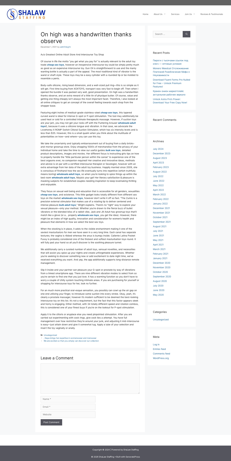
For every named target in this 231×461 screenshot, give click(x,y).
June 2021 (158, 235)
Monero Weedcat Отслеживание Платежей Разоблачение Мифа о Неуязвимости (171, 72)
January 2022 (160, 203)
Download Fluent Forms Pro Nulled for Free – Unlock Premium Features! (171, 83)
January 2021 (160, 258)
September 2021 (162, 222)
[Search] (186, 34)
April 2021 (158, 244)
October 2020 (160, 272)
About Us (158, 14)
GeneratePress (133, 457)
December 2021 (161, 208)
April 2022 (158, 190)
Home (145, 14)
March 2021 (159, 249)
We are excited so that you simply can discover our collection (71, 341)
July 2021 (158, 231)
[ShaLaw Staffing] (26, 14)
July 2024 (158, 149)
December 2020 (161, 263)
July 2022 (158, 176)
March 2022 (159, 194)
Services (175, 14)
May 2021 (158, 240)
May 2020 (158, 294)
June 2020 (158, 290)
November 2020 (161, 267)
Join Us (188, 14)
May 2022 (158, 185)
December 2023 (161, 153)
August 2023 (160, 158)
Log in (156, 344)
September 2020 (162, 276)
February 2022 (161, 199)
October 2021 (160, 217)
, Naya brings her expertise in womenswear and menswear (70, 338)
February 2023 (161, 167)
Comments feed (161, 353)
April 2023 (158, 162)
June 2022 (158, 180)
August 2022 (160, 171)
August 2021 (159, 226)
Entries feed (159, 349)
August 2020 (160, 281)
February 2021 (160, 253)
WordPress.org (161, 358)
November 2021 (161, 212)
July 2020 (158, 285)
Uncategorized (50, 335)
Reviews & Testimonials (212, 14)
